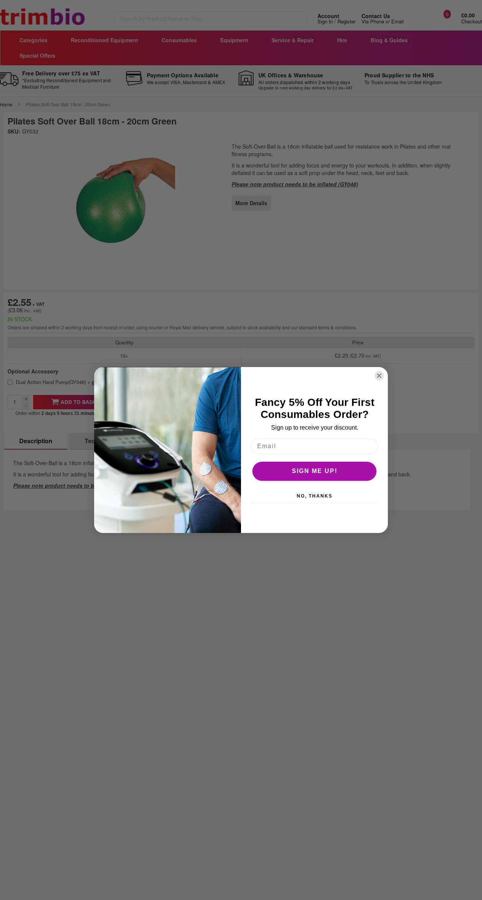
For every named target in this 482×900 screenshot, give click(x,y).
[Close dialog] (379, 376)
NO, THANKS (315, 496)
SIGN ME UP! (314, 471)
